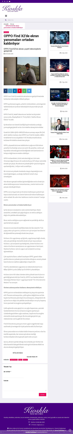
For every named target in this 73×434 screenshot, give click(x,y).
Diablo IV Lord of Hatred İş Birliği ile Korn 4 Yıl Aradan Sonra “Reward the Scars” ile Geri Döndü (59, 162)
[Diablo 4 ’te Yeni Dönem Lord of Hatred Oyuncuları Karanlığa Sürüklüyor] (59, 181)
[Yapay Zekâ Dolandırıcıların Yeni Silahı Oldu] (59, 124)
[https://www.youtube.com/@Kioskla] (9, 1)
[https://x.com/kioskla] (4, 1)
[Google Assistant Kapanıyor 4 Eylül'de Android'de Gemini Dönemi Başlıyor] (59, 94)
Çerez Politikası (60, 430)
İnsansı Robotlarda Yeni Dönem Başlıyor (59, 46)
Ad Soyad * (7, 372)
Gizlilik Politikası (31, 432)
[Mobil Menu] (6, 15)
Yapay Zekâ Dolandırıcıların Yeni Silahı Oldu (60, 133)
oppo (20, 359)
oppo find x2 (14, 359)
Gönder (42, 394)
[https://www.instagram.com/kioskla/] (7, 1)
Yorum (6, 381)
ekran (25, 359)
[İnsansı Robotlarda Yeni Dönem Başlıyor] (59, 37)
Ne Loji (12, 24)
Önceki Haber (18, 353)
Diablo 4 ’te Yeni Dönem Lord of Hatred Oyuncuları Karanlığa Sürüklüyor (60, 191)
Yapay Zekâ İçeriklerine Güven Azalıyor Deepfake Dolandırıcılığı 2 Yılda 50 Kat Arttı (59, 75)
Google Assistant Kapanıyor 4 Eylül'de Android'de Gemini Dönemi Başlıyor (59, 104)
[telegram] (29, 91)
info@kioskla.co (40, 424)
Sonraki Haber (31, 357)
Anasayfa (6, 24)
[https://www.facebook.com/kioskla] (2, 1)
